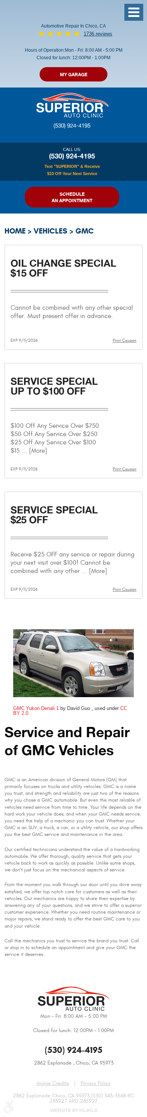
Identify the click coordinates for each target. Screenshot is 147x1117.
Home (15, 231)
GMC (84, 231)
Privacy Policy (95, 1083)
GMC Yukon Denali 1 (36, 708)
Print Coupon (124, 340)
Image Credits (53, 1083)
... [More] (33, 451)
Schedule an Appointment (72, 197)
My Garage (73, 74)
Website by (73, 1110)
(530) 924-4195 (72, 126)
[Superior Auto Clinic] (72, 104)
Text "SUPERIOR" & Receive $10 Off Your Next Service (72, 169)
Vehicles (50, 231)
